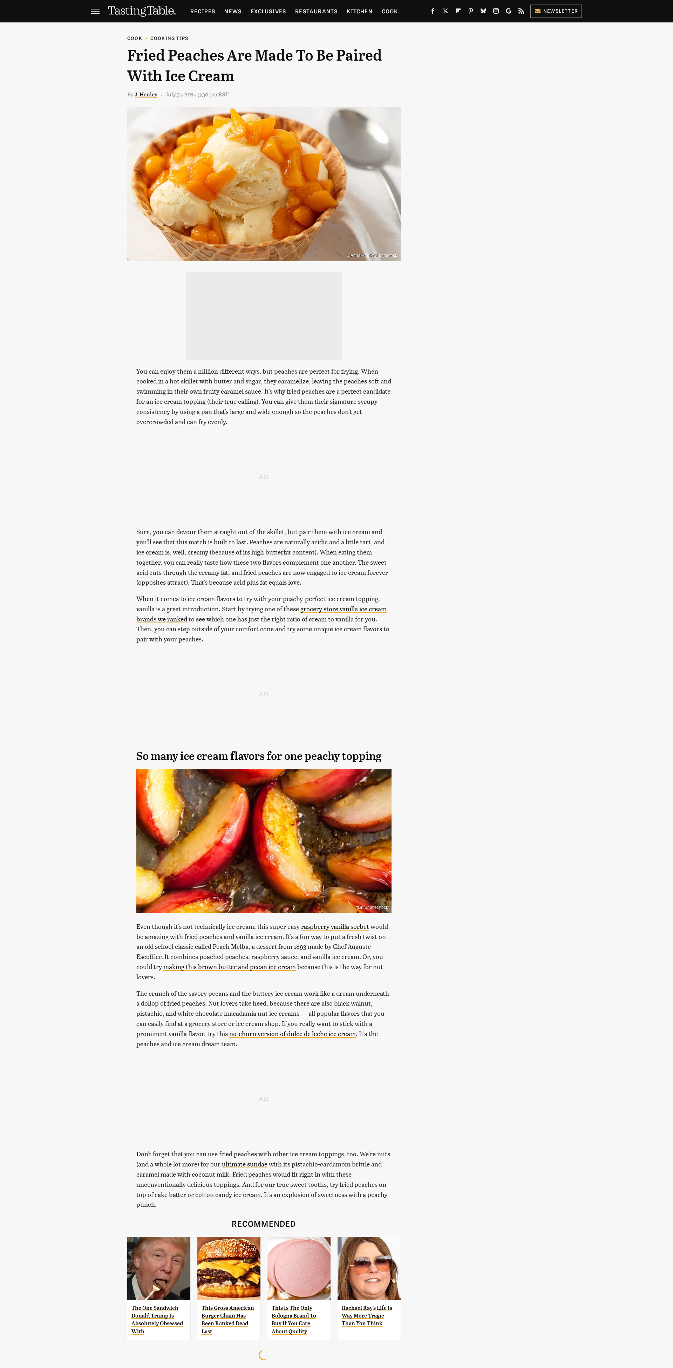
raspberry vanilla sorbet (335, 926)
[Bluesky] (483, 12)
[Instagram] (495, 12)
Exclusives (268, 11)
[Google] (508, 12)
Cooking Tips (169, 38)
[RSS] (521, 12)
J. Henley (146, 94)
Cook (390, 11)
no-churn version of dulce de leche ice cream (292, 1033)
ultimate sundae (244, 1163)
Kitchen (359, 11)
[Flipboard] (458, 12)
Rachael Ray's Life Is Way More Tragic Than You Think (367, 1316)
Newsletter (560, 10)
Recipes (202, 11)
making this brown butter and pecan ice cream (229, 966)
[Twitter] (445, 12)
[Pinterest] (470, 12)
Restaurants (316, 11)
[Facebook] (432, 12)
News (233, 11)
